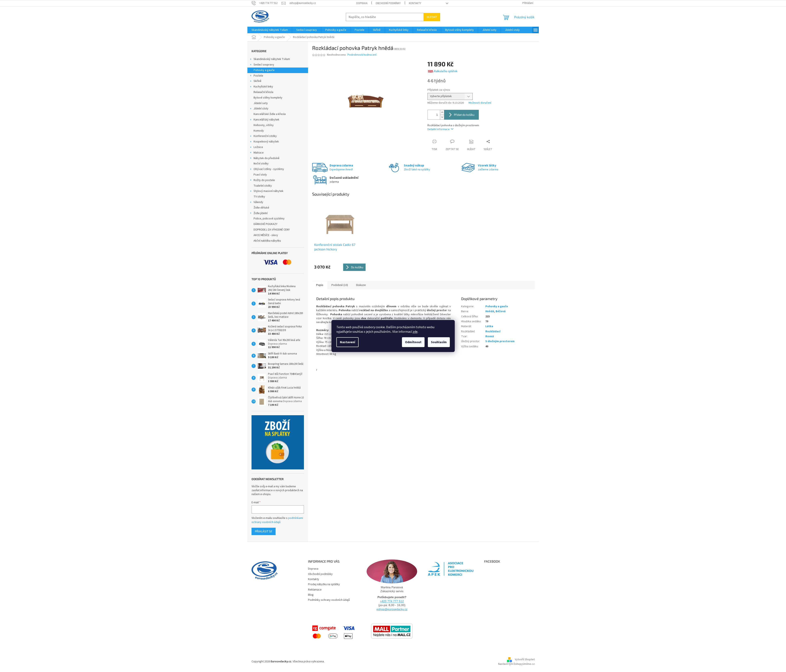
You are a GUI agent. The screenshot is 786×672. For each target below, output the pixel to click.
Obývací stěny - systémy (269, 169)
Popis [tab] (319, 285)
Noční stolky (261, 164)
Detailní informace (438, 129)
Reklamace (315, 590)
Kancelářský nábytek (266, 120)
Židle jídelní (261, 213)
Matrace (259, 153)
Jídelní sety (261, 103)
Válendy (258, 202)
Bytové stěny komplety (268, 98)
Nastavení (347, 342)
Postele (258, 76)
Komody (259, 131)
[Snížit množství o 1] (442, 117)
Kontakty (415, 3)
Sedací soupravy (264, 65)
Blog (311, 595)
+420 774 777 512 (392, 601)
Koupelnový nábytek (266, 142)
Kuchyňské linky (263, 87)
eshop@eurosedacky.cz (391, 609)
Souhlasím (439, 342)
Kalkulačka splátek (445, 71)
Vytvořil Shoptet (525, 660)
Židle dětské (261, 208)
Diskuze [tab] (361, 285)
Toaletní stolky (263, 186)
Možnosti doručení (480, 103)
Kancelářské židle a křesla (270, 114)
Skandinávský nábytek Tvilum (272, 59)
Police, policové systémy (269, 219)
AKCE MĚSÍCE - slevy (266, 235)
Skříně (257, 81)
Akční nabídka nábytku (267, 241)
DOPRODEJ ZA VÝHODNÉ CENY (272, 230)
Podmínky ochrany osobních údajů (329, 600)
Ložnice (258, 147)
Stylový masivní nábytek (268, 191)
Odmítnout (413, 342)
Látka (489, 326)
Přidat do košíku (464, 114)
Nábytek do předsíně (266, 158)
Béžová (501, 311)
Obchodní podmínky (388, 3)
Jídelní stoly (261, 109)
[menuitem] (269, 30)
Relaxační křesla (263, 92)
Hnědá (489, 311)
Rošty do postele (264, 180)
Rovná (489, 336)
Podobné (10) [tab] (339, 285)
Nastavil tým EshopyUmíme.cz (516, 664)
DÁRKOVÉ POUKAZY (265, 224)
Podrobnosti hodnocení (361, 55)
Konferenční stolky (265, 136)
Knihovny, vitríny (264, 125)
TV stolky (259, 197)
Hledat (432, 17)
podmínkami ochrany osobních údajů (277, 520)
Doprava (361, 3)
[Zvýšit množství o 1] (442, 112)
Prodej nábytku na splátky (324, 584)
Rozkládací (492, 331)
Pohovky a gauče (264, 70)
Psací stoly (260, 175)
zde (415, 331)
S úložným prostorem (500, 341)
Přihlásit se (263, 531)
